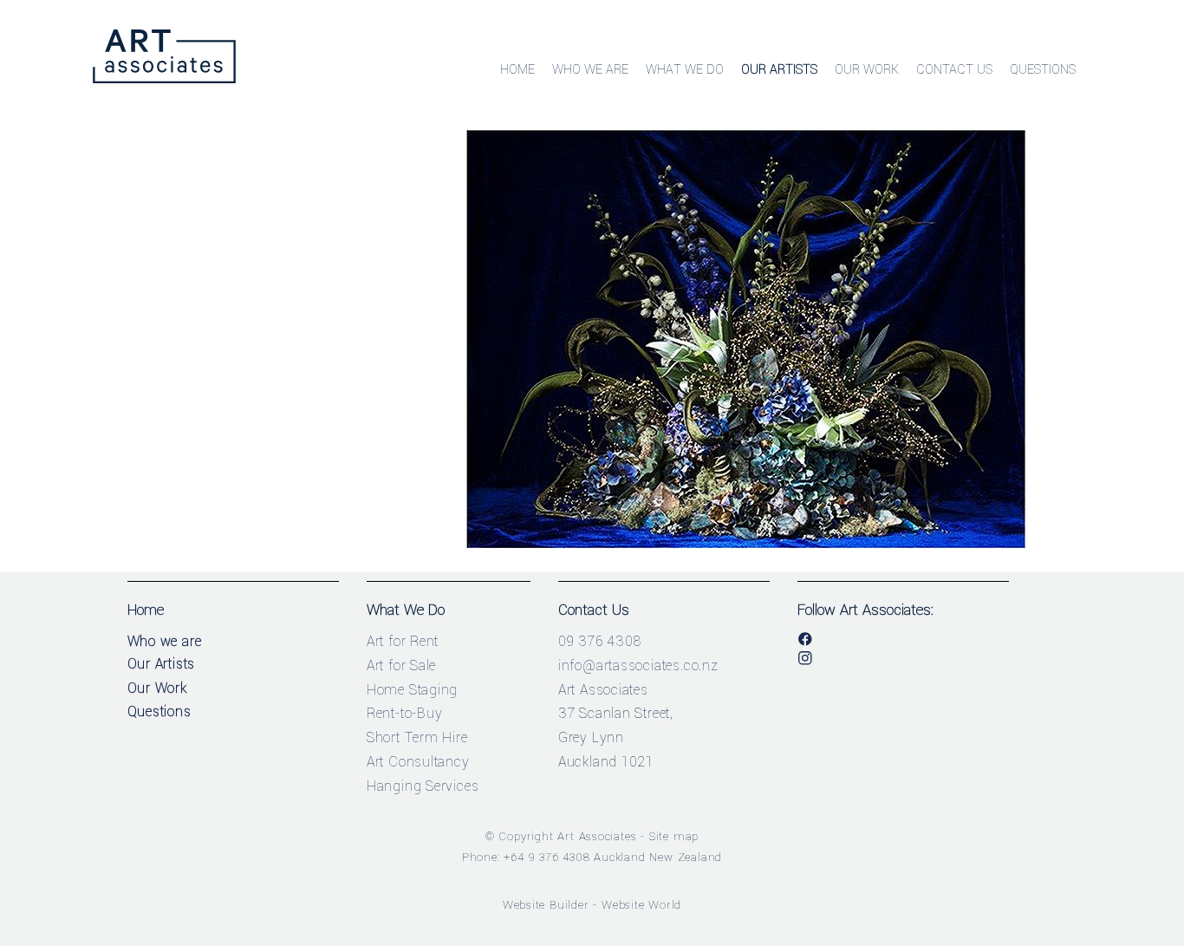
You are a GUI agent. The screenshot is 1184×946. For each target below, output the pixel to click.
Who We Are (590, 70)
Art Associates (596, 836)
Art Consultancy (418, 762)
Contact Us (954, 70)
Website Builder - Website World (592, 905)
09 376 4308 (599, 641)
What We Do (685, 70)
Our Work (867, 70)
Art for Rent (403, 641)
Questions (1043, 70)
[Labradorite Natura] (745, 545)
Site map (674, 836)
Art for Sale (402, 665)
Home (517, 70)
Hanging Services (423, 786)
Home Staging (413, 690)
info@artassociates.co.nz (638, 665)
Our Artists (779, 70)
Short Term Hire (417, 737)
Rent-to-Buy (405, 713)
